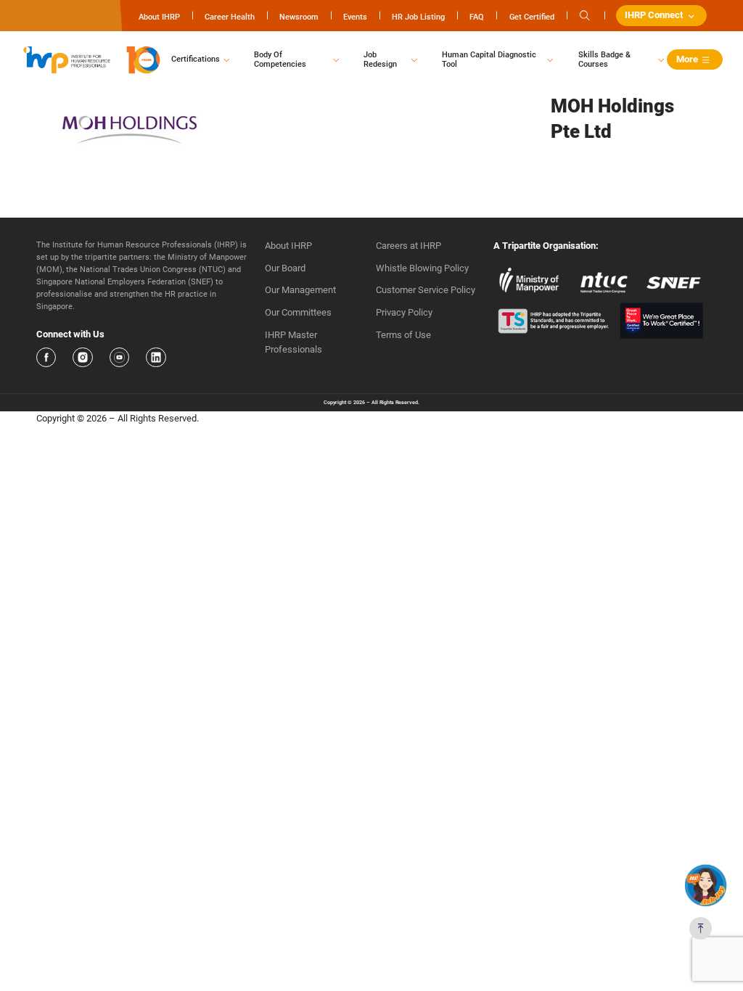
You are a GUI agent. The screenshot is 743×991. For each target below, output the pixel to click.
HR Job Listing (418, 17)
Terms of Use (403, 334)
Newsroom (299, 17)
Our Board (285, 268)
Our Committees (298, 312)
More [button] (687, 59)
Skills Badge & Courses (604, 60)
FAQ (476, 17)
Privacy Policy (404, 312)
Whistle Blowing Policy (422, 268)
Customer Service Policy (425, 289)
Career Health (230, 17)
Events (355, 17)
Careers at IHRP (408, 245)
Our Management (300, 289)
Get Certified (531, 17)
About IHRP (159, 17)
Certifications (195, 59)
